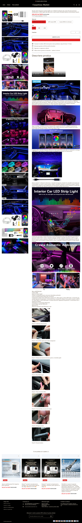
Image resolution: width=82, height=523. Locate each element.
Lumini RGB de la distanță (65, 21)
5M (34, 28)
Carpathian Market (9, 521)
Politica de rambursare (8, 509)
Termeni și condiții (7, 505)
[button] (74, 5)
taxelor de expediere (39, 15)
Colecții (8, 4)
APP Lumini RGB (52, 21)
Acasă (4, 4)
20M (45, 28)
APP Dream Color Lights (39, 21)
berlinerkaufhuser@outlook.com (31, 506)
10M (39, 28)
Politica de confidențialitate (9, 507)
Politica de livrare (7, 503)
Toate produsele (15, 4)
